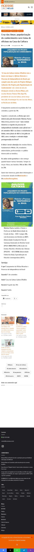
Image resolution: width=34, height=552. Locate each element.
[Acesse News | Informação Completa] (7, 7)
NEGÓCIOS (3, 519)
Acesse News (9, 490)
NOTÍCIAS (3, 509)
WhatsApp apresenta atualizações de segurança (14, 1)
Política (16, 496)
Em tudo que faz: (17, 540)
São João (9, 499)
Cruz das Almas (10, 493)
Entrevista (3, 527)
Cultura (17, 493)
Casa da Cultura (21, 365)
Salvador (28, 496)
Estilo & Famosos (5, 522)
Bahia (21, 490)
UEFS (19, 376)
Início (3, 27)
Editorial (3, 525)
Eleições (22, 493)
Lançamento (17, 372)
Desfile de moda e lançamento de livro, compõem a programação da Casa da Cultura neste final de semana (7, 351)
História (7, 372)
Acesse (3, 490)
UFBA (26, 376)
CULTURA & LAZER (10, 27)
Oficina (28, 372)
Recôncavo (22, 496)
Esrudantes (23, 368)
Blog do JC (27, 490)
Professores (10, 376)
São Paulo (15, 499)
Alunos (10, 365)
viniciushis (23, 176)
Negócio (10, 496)
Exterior (3, 517)
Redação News (5, 45)
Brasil (3, 493)
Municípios (14, 31)
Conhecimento (12, 368)
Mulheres (29, 493)
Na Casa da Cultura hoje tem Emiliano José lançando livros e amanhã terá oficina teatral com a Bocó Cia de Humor (7, 328)
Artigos (3, 530)
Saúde (3, 499)
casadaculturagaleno (10, 179)
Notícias (21, 31)
